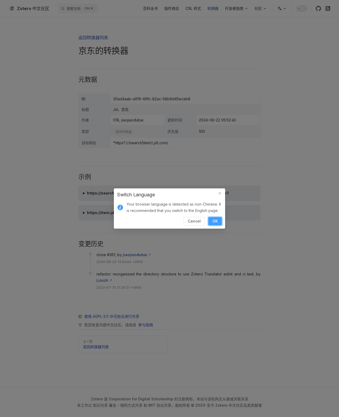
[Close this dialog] (220, 193)
